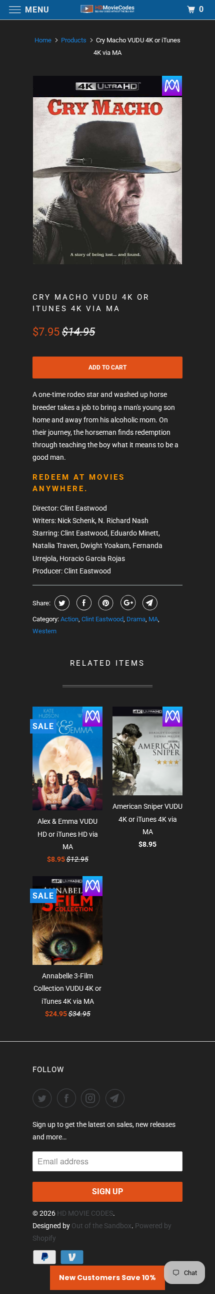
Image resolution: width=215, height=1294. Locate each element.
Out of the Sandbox (102, 1226)
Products (73, 40)
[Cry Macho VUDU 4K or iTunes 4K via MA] (107, 170)
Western (44, 631)
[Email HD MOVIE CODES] (117, 1098)
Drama (136, 619)
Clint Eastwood (103, 619)
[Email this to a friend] (149, 602)
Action (69, 619)
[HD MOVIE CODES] (108, 9)
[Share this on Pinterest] (105, 602)
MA (153, 619)
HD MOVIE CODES (85, 1213)
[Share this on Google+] (127, 602)
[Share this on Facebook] (83, 602)
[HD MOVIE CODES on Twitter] (44, 1098)
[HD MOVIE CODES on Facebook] (68, 1098)
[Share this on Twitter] (61, 602)
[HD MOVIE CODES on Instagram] (92, 1098)
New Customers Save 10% (107, 1278)
